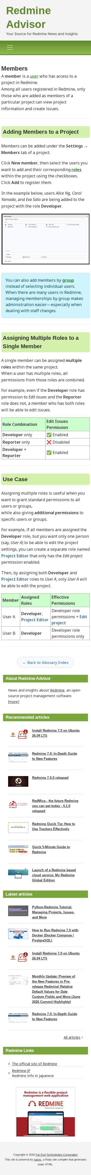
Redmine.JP (21, 1070)
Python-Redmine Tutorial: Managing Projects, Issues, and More (53, 912)
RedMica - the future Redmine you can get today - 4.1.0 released (55, 806)
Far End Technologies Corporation (57, 1154)
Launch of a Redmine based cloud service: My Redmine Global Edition (54, 875)
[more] (13, 701)
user (34, 76)
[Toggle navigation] (11, 47)
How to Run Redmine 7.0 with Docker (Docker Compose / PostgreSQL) (55, 935)
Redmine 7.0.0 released (50, 778)
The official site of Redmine (34, 1063)
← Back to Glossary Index (45, 662)
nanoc (37, 1159)
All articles (72, 1037)
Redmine (57, 690)
